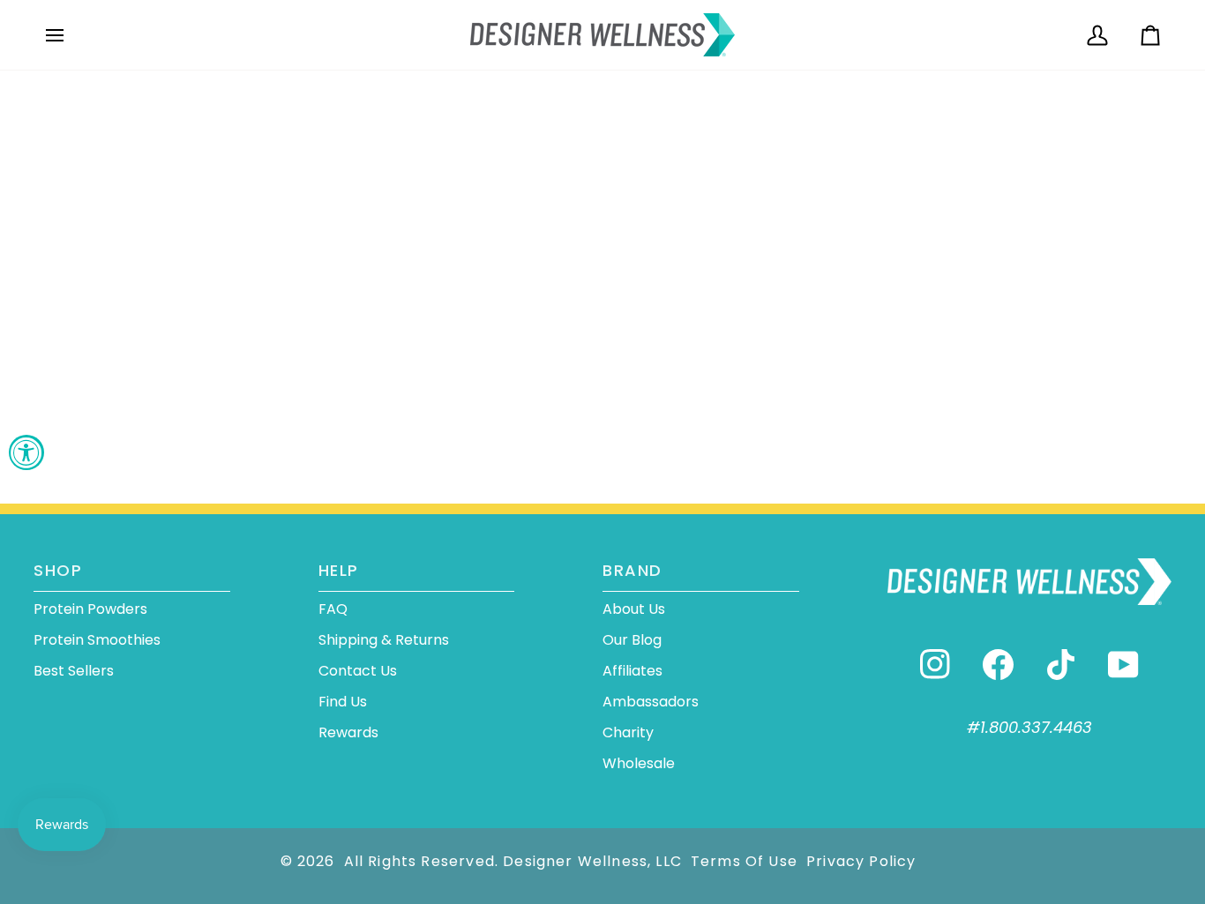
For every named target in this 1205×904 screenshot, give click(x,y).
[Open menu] (70, 35)
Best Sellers (74, 671)
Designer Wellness (575, 861)
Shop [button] (58, 570)
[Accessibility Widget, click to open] (26, 452)
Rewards (348, 732)
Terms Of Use (744, 861)
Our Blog (632, 640)
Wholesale (638, 763)
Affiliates (632, 671)
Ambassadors (650, 701)
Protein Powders (90, 609)
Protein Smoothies (97, 640)
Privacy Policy (861, 861)
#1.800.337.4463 (1029, 727)
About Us (633, 609)
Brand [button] (632, 570)
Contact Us (357, 671)
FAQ (333, 609)
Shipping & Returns (383, 640)
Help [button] (338, 570)
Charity (628, 732)
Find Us (342, 701)
